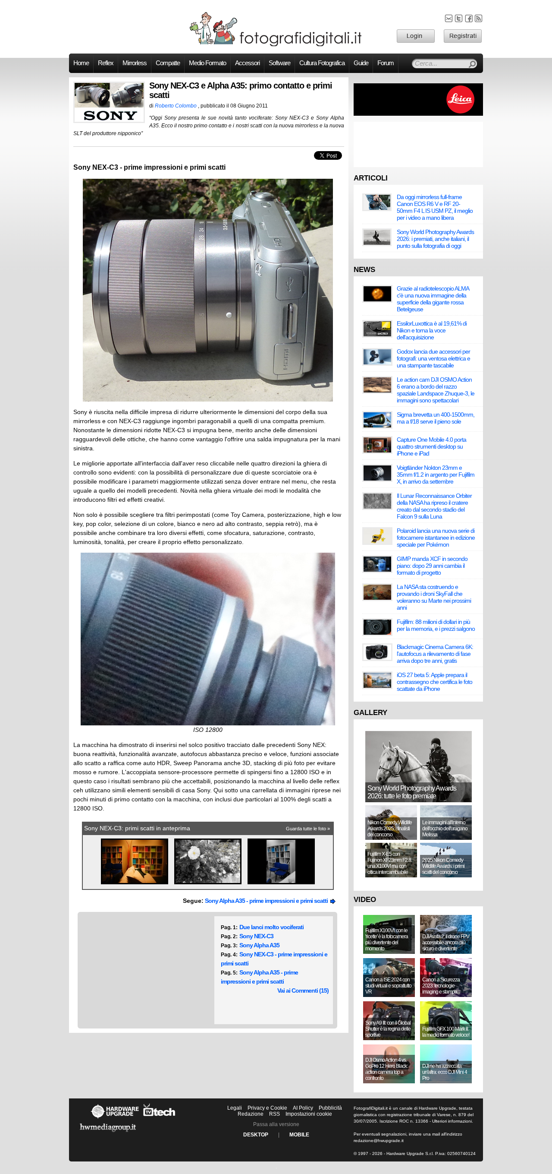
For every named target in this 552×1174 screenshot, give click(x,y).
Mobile (299, 1135)
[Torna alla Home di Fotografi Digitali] (276, 45)
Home (81, 63)
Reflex (105, 63)
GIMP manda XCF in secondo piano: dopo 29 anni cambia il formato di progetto (432, 565)
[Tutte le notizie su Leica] (418, 114)
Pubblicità (330, 1108)
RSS (274, 1114)
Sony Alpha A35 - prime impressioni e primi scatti (267, 900)
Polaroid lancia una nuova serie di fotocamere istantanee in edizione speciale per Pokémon (436, 537)
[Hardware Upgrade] (115, 1118)
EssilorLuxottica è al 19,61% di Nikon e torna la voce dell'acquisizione (432, 330)
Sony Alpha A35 (259, 945)
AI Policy (303, 1108)
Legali (234, 1108)
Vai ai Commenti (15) (303, 990)
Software (279, 63)
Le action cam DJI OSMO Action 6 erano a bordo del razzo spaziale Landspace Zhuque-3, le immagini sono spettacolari (435, 390)
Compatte (168, 63)
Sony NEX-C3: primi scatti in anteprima (137, 828)
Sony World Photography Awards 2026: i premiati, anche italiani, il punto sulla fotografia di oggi (435, 238)
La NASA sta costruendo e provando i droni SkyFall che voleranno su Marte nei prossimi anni (434, 597)
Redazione (250, 1114)
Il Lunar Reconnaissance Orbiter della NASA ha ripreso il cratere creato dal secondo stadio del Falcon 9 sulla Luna (434, 506)
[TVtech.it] (159, 1118)
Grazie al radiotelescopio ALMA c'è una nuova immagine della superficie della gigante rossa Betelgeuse (433, 299)
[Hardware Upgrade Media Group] (108, 1133)
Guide (361, 63)
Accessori (247, 63)
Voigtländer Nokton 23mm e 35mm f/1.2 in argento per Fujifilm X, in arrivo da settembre (435, 474)
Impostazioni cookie (308, 1114)
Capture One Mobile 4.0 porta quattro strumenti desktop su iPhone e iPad (431, 446)
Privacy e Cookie (267, 1108)
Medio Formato (207, 63)
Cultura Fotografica (322, 63)
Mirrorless (134, 63)
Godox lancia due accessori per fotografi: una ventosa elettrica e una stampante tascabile (433, 358)
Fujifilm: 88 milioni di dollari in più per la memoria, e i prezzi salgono (436, 625)
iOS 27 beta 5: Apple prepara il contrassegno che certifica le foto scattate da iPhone (434, 681)
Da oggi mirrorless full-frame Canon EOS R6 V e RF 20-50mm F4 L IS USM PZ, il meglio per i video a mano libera (435, 207)
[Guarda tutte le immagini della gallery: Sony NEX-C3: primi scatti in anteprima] (135, 884)
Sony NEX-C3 (256, 936)
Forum (385, 63)
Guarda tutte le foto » (308, 828)
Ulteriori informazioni (452, 1121)
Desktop (255, 1135)
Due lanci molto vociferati (271, 927)
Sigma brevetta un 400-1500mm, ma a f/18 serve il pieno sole (435, 418)
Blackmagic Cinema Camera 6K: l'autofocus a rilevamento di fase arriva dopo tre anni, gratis (435, 653)
